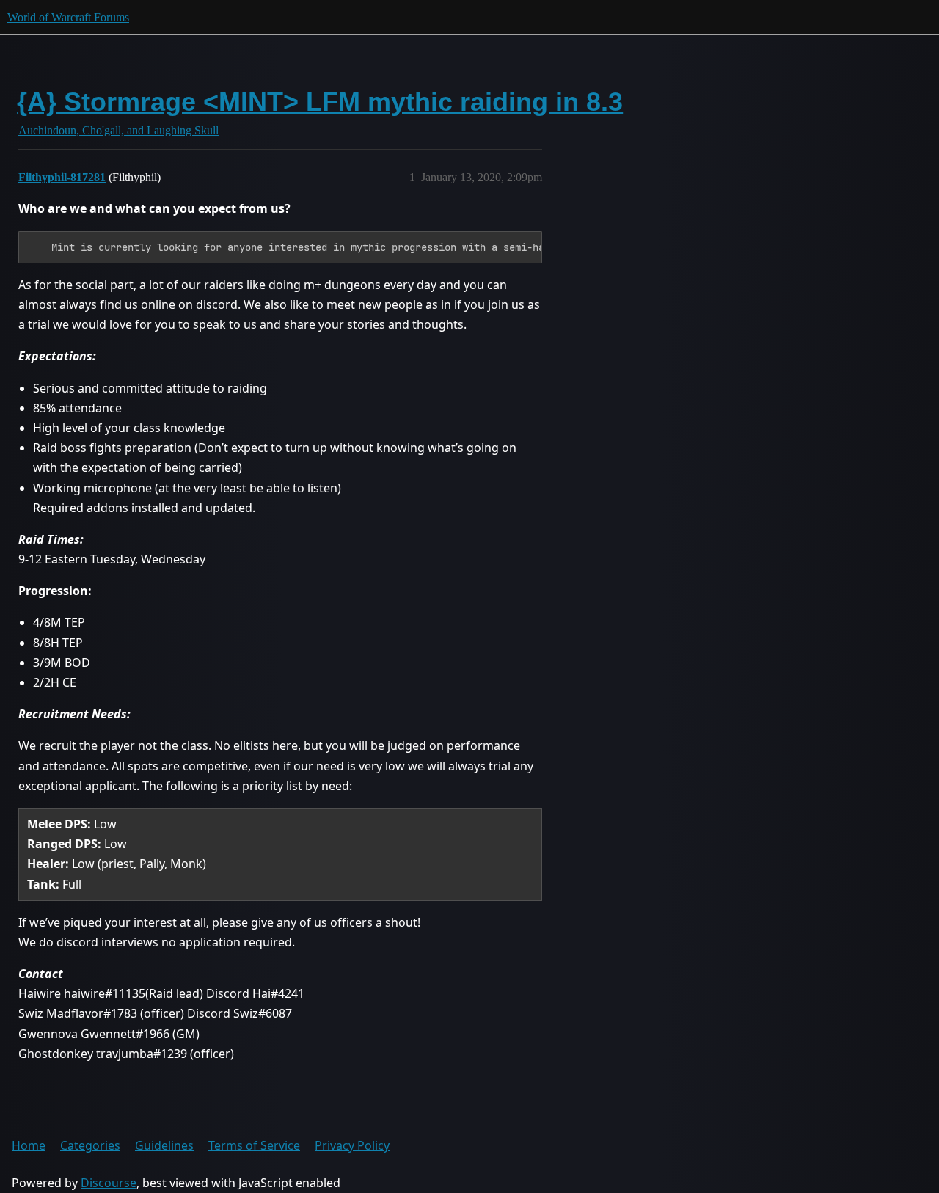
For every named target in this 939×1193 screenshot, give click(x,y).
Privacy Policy (352, 1145)
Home (28, 1145)
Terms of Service (254, 1145)
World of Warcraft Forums (68, 17)
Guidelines (164, 1145)
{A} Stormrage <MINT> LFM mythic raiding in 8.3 (320, 102)
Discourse (108, 1183)
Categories (90, 1145)
